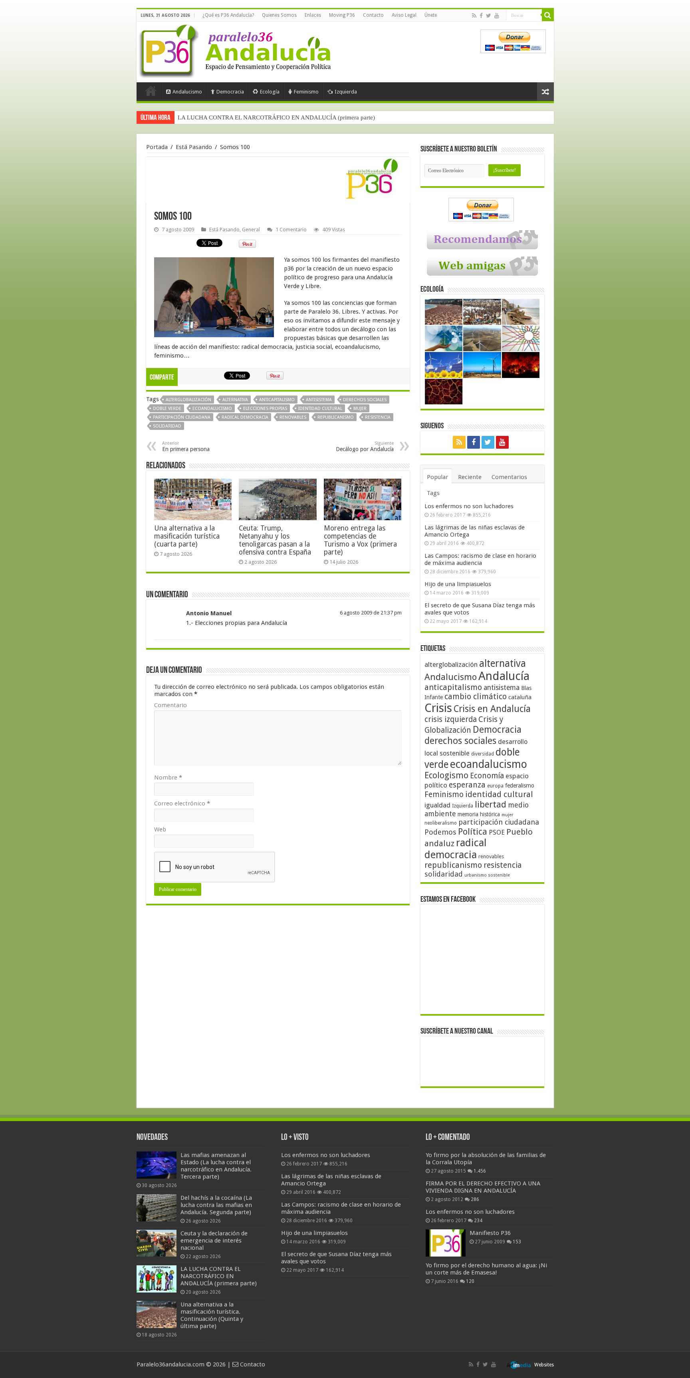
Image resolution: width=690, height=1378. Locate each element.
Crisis (438, 708)
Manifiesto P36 (490, 1233)
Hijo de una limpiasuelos (457, 584)
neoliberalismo (440, 823)
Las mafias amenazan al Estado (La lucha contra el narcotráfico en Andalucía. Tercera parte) (216, 1165)
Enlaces (313, 15)
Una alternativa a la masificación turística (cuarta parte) (187, 536)
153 (517, 1242)
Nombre (168, 777)
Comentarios (509, 477)
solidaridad (167, 426)
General (251, 230)
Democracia (230, 92)
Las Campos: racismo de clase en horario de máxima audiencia (480, 559)
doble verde (167, 408)
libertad (490, 804)
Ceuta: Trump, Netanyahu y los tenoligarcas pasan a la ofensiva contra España (275, 540)
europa (495, 786)
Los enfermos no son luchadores (469, 506)
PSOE (497, 832)
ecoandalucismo (212, 408)
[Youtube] (497, 15)
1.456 (480, 1171)
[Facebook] (481, 15)
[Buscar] (548, 15)
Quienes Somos (279, 15)
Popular (437, 477)
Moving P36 (342, 15)
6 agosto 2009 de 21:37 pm (371, 613)
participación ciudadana (181, 417)
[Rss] (474, 15)
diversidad (482, 754)
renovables (293, 417)
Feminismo (306, 92)
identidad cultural (320, 408)
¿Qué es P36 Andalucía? (228, 15)
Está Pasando (194, 147)
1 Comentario (291, 230)
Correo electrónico (182, 803)
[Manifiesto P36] (446, 1243)
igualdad (437, 805)
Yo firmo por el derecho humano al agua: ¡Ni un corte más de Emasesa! (486, 1269)
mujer (360, 408)
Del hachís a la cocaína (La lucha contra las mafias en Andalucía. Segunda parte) (216, 1205)
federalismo (519, 785)
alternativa (235, 399)
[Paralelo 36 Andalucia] (236, 49)
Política (472, 831)
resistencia (378, 417)
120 (470, 1281)
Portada (151, 90)
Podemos (440, 832)
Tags (433, 493)
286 (475, 1199)
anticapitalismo (277, 399)
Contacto (373, 15)
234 (478, 1220)
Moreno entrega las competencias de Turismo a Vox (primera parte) (360, 540)
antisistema (319, 399)
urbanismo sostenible (487, 875)
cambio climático (475, 696)
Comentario (170, 705)
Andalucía (503, 676)
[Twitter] (488, 15)
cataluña (519, 697)
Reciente (470, 477)
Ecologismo (446, 775)
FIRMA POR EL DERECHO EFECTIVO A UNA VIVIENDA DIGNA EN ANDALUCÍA (483, 1187)
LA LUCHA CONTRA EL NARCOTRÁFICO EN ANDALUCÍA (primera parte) (276, 117)
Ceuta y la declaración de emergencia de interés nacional (214, 1240)
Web (160, 829)
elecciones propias (265, 408)
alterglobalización (188, 399)
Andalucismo (187, 92)
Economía (487, 775)
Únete (430, 15)
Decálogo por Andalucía (365, 446)
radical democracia (245, 417)
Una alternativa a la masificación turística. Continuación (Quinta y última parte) (211, 1315)
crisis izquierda (450, 719)
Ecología (270, 92)
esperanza (467, 784)
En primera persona (186, 446)
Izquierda (346, 92)
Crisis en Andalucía (492, 709)
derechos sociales (365, 399)
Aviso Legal (404, 15)
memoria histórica (479, 814)
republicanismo (335, 417)
